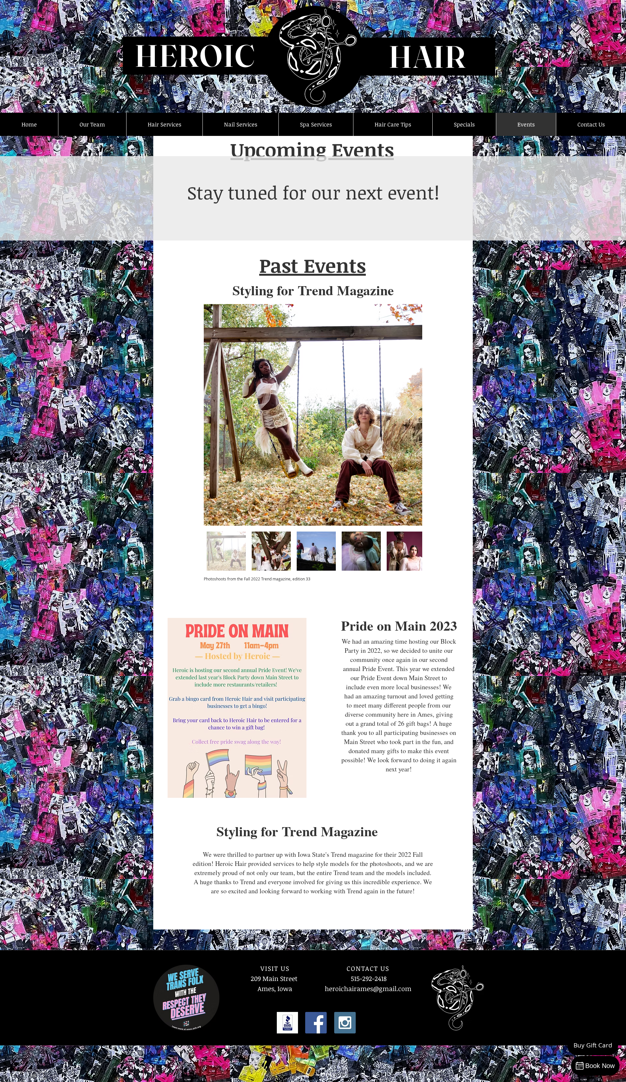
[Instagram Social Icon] (345, 1022)
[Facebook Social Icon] (316, 1022)
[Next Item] (411, 414)
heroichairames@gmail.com (368, 988)
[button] (92, 124)
